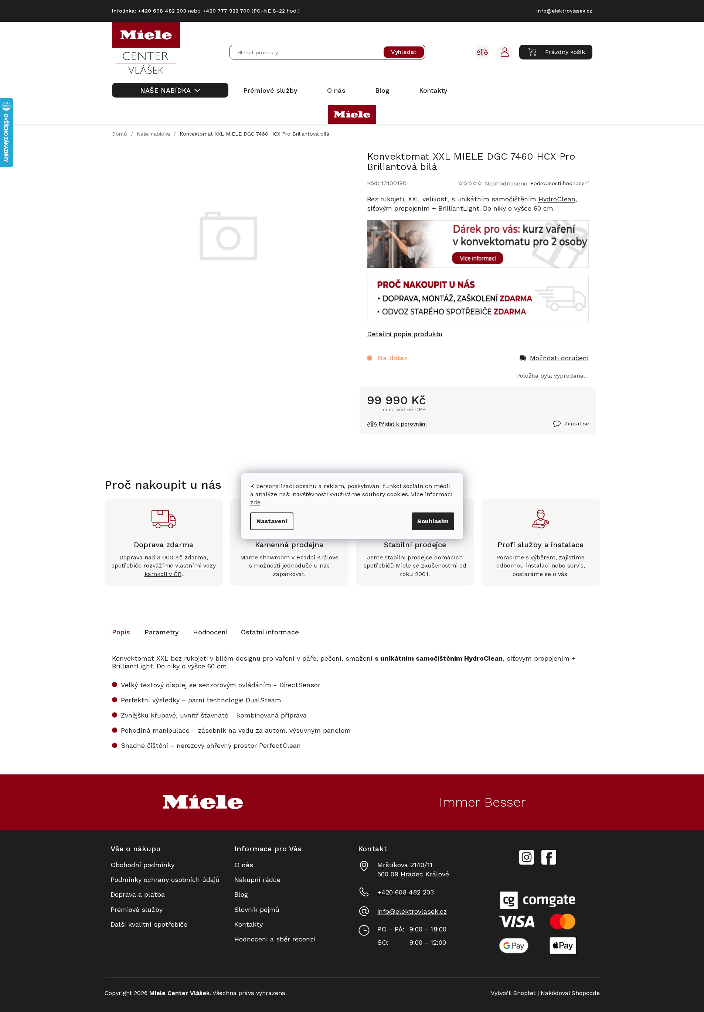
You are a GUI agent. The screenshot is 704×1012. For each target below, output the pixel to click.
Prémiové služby (136, 909)
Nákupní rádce (257, 879)
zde (255, 502)
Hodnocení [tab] (210, 632)
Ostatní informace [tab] (270, 632)
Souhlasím (433, 521)
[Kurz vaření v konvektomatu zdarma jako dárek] (478, 243)
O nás (243, 865)
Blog (241, 894)
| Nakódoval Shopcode (567, 992)
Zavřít (562, 428)
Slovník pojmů (256, 909)
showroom (275, 557)
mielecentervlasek (526, 853)
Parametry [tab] (161, 632)
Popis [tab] (121, 632)
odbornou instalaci (523, 565)
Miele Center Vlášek (548, 857)
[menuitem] (170, 90)
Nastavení (271, 521)
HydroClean (556, 199)
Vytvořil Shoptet (513, 992)
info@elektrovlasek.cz (412, 911)
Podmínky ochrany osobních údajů (165, 879)
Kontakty (248, 924)
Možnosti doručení (559, 358)
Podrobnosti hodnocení (559, 183)
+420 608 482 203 (405, 892)
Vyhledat (403, 52)
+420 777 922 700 (226, 11)
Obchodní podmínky (142, 865)
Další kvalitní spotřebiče (148, 924)
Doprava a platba (137, 894)
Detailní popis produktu (405, 334)
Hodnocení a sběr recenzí (274, 939)
